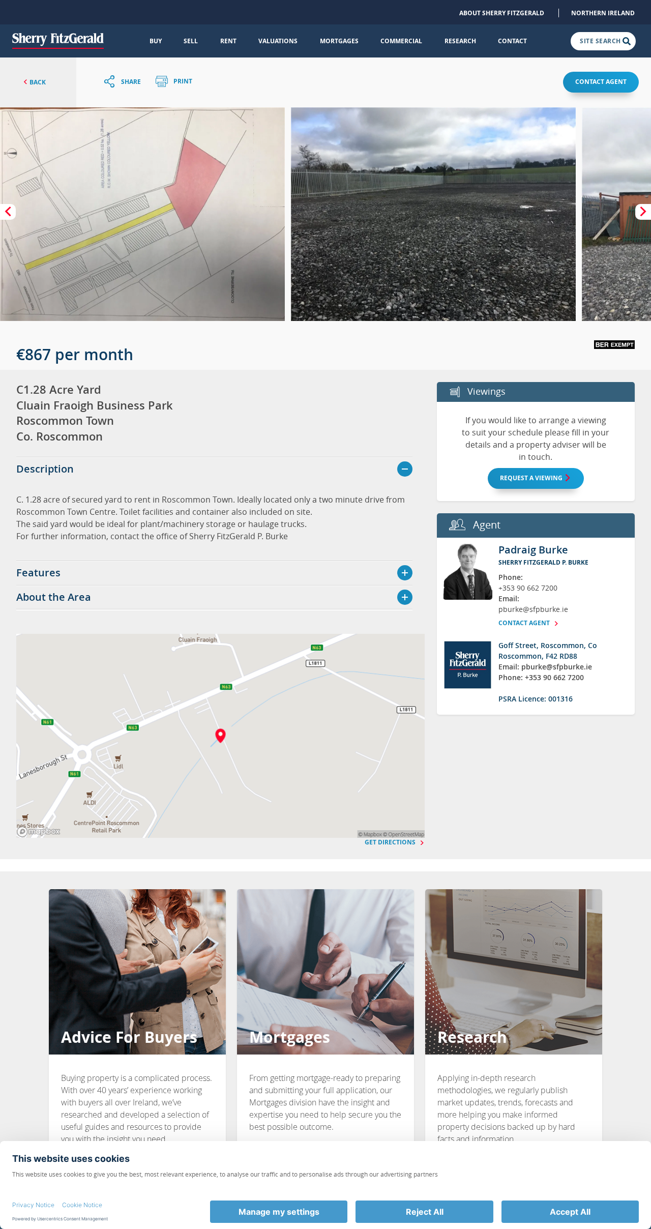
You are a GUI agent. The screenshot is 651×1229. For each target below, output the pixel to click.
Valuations (278, 41)
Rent (228, 41)
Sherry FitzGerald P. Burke (543, 562)
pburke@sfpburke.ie (533, 609)
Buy (156, 41)
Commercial (401, 41)
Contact (512, 41)
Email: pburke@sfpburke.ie (545, 666)
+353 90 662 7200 (527, 588)
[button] (142, 214)
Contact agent (601, 81)
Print (182, 81)
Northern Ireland (603, 13)
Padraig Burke (533, 550)
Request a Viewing (532, 478)
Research (460, 41)
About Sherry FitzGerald (501, 13)
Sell (191, 41)
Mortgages (339, 41)
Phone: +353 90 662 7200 (541, 677)
